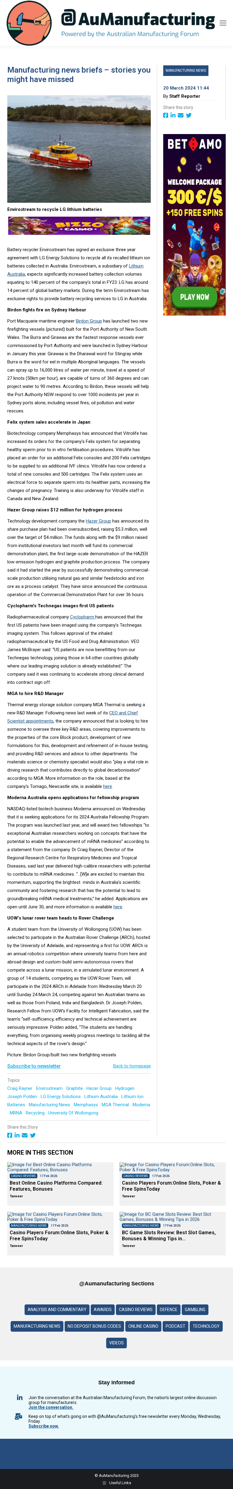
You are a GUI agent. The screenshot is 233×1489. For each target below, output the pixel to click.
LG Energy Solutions (61, 1096)
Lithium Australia (101, 1096)
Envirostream (50, 1088)
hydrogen (125, 1088)
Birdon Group (89, 321)
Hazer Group (98, 521)
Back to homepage (132, 1066)
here (107, 786)
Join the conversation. (51, 1407)
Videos (116, 1342)
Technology (206, 1326)
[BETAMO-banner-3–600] (194, 314)
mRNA (16, 1113)
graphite (75, 1088)
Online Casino (143, 1326)
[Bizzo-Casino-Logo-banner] (79, 233)
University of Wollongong (74, 1113)
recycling (36, 1113)
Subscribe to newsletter (34, 1066)
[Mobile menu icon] (223, 23)
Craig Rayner (20, 1088)
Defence (168, 1309)
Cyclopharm (82, 617)
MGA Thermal (116, 1104)
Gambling (195, 1309)
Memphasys (86, 1104)
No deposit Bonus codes (94, 1326)
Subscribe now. (44, 1426)
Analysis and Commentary (57, 1309)
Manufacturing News (50, 1104)
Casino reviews (136, 1309)
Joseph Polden (22, 1096)
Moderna (141, 1104)
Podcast (175, 1326)
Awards (103, 1309)
